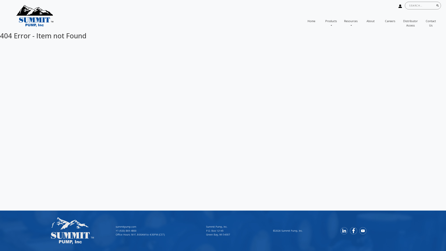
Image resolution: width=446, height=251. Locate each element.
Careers (390, 21)
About (371, 21)
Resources (351, 21)
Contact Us (431, 23)
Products (331, 21)
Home (311, 21)
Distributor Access (410, 23)
